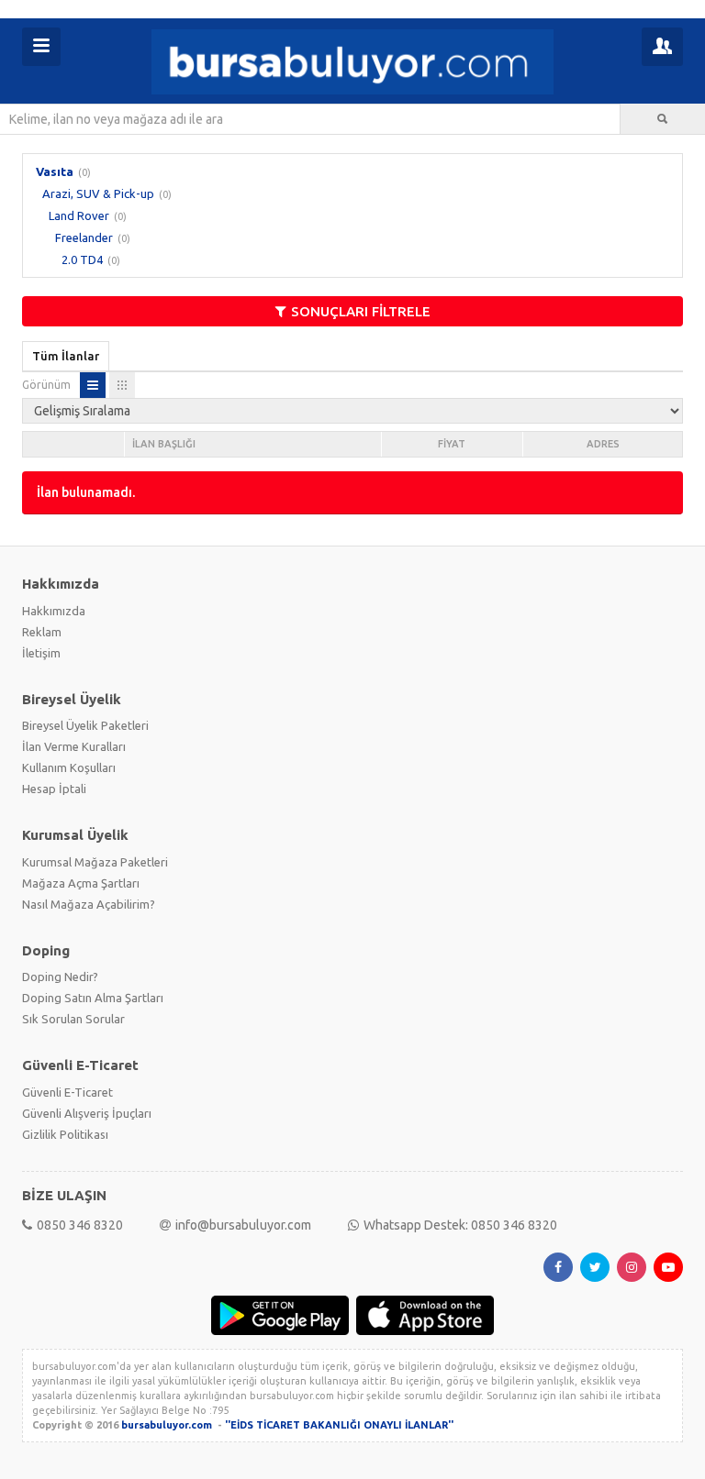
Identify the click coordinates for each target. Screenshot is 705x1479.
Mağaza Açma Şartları (81, 883)
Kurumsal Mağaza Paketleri (95, 861)
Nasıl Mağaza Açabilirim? (88, 904)
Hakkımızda (53, 610)
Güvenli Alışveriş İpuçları (86, 1113)
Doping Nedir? (60, 976)
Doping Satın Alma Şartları (92, 997)
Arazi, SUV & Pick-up (98, 193)
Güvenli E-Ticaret (67, 1092)
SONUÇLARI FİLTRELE (361, 311)
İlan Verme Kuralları (74, 746)
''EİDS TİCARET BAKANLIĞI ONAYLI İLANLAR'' (339, 1424)
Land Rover (79, 215)
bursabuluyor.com (166, 1424)
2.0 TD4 (82, 259)
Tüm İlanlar (65, 355)
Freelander (84, 237)
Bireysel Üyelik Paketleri (85, 725)
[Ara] (663, 119)
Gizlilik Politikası (65, 1134)
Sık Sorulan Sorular (73, 1018)
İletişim (41, 652)
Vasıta (54, 171)
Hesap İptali (54, 788)
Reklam (42, 631)
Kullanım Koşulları (69, 767)
